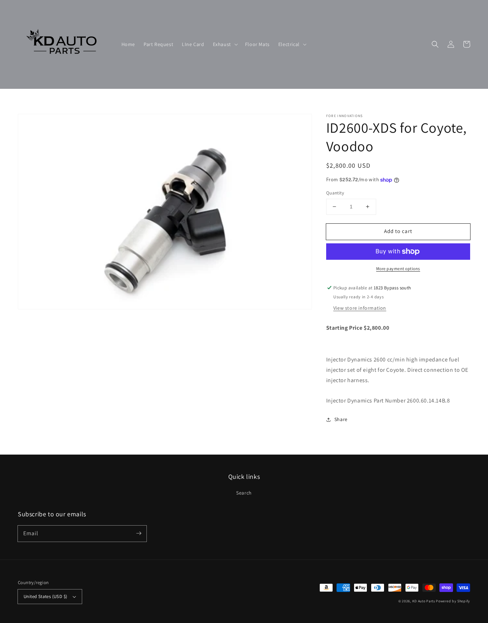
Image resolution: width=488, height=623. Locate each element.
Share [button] (341, 419)
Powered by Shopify (453, 601)
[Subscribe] (138, 533)
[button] (225, 44)
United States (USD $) (45, 596)
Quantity (335, 193)
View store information (359, 308)
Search (244, 493)
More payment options (398, 268)
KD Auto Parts (423, 601)
